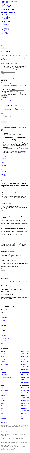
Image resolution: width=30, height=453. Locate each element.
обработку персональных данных (18, 55)
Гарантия (6, 20)
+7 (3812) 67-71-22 (24, 382)
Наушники (6, 33)
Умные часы (7, 30)
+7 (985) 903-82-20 (24, 400)
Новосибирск (4, 379)
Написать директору (6, 338)
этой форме (25, 152)
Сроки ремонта (8, 16)
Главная (6, 133)
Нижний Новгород (6, 377)
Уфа (2, 413)
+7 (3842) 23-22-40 (24, 369)
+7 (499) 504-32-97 (5, 6)
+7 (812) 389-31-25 (24, 353)
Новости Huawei (5, 341)
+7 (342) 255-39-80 (24, 387)
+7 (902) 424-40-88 (24, 385)
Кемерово (3, 369)
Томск (2, 403)
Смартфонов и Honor (6, 315)
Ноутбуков (3, 320)
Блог (2, 343)
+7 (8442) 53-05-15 (24, 359)
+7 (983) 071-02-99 (24, 411)
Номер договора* (5, 91)
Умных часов (4, 322)
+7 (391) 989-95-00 (24, 374)
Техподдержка (7, 21)
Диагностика (7, 17)
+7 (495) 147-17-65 (24, 356)
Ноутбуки (6, 29)
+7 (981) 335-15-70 (24, 418)
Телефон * (3, 92)
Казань (2, 366)
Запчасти (6, 18)
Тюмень (3, 408)
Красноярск (4, 374)
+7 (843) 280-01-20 (24, 366)
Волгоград (3, 359)
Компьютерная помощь (7, 333)
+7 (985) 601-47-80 (24, 405)
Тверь (2, 398)
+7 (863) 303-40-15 (24, 390)
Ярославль (3, 418)
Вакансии (3, 335)
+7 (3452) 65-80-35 (24, 408)
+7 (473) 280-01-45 (24, 361)
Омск (2, 382)
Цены (5, 14)
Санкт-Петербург (5, 353)
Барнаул (3, 356)
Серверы (6, 32)
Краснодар (3, 372)
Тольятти (3, 400)
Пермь (2, 387)
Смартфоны (7, 26)
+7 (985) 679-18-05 (24, 395)
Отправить (4, 97)
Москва (3, 351)
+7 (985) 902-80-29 (24, 398)
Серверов (3, 325)
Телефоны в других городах (8, 12)
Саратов (3, 395)
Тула (2, 405)
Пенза (2, 385)
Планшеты (6, 28)
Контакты (6, 24)
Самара (2, 392)
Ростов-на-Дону (5, 390)
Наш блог (4, 422)
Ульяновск (3, 411)
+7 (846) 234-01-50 (24, 392)
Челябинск (3, 416)
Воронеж (3, 361)
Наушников (4, 328)
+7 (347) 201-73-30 (24, 413)
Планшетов (4, 317)
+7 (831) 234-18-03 (24, 377)
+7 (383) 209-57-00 (24, 379)
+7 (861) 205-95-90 (24, 372)
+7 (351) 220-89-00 (24, 416)
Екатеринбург (4, 364)
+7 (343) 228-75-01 (24, 364)
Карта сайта (4, 346)
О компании (7, 22)
